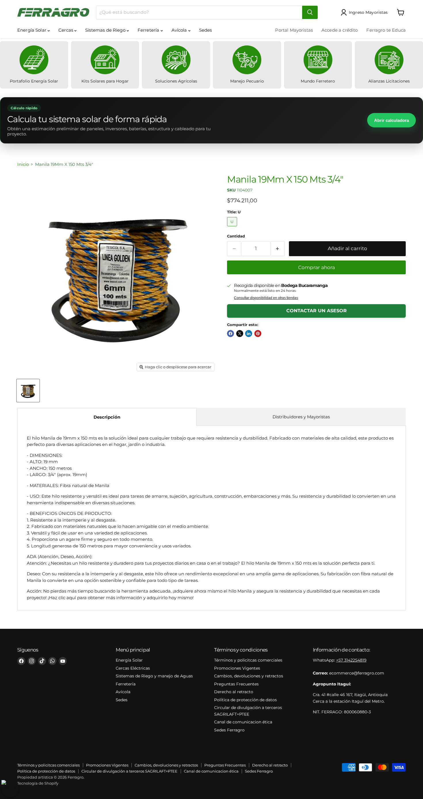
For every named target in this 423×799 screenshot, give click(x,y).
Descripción (107, 417)
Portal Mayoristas (294, 30)
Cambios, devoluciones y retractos (248, 676)
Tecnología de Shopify (37, 783)
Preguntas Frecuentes (236, 684)
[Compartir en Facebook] (230, 333)
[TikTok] (42, 661)
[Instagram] (32, 661)
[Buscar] (310, 12)
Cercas (66, 30)
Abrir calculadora (391, 120)
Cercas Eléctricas (133, 668)
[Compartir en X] (239, 333)
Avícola (180, 30)
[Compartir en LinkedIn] (248, 333)
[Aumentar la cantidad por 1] (278, 248)
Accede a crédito (339, 30)
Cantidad (236, 236)
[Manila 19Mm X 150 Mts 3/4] (28, 390)
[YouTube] (63, 661)
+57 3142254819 (351, 660)
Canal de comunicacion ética (243, 722)
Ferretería (149, 30)
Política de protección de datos (245, 699)
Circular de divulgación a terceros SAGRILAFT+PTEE (129, 771)
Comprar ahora (316, 267)
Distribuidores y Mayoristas (301, 416)
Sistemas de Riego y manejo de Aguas (154, 676)
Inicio (23, 164)
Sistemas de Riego (106, 30)
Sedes (205, 30)
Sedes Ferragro (229, 730)
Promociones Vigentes (237, 668)
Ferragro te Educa (386, 30)
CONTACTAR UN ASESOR (316, 310)
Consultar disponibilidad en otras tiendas (266, 298)
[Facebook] (21, 661)
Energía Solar (32, 30)
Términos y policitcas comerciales (248, 660)
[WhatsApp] (52, 661)
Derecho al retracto (233, 691)
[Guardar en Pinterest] (257, 333)
